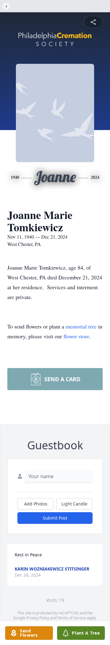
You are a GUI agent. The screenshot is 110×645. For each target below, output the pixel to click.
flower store (76, 336)
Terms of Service (71, 617)
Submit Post (55, 518)
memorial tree (81, 326)
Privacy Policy (37, 617)
